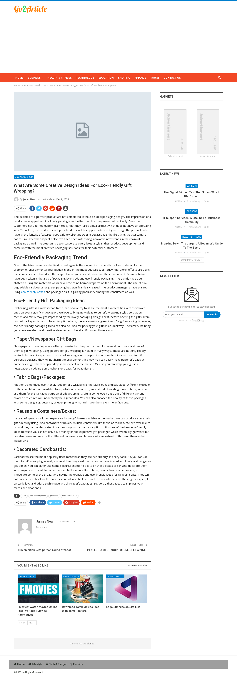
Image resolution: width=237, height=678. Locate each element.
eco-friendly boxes (33, 292)
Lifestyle (37, 664)
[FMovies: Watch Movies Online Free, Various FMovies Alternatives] (38, 588)
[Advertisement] (118, 42)
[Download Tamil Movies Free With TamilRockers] (82, 588)
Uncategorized (24, 177)
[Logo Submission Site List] (126, 588)
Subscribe (212, 314)
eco (24, 496)
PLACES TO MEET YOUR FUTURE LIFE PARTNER (117, 550)
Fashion (78, 664)
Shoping (124, 77)
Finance (140, 77)
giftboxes (54, 496)
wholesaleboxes (69, 496)
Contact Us (172, 77)
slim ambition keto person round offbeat (44, 550)
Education (106, 77)
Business (34, 77)
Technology (85, 77)
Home (19, 77)
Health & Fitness (59, 77)
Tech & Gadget (57, 664)
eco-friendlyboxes (38, 496)
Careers (192, 186)
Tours (154, 77)
